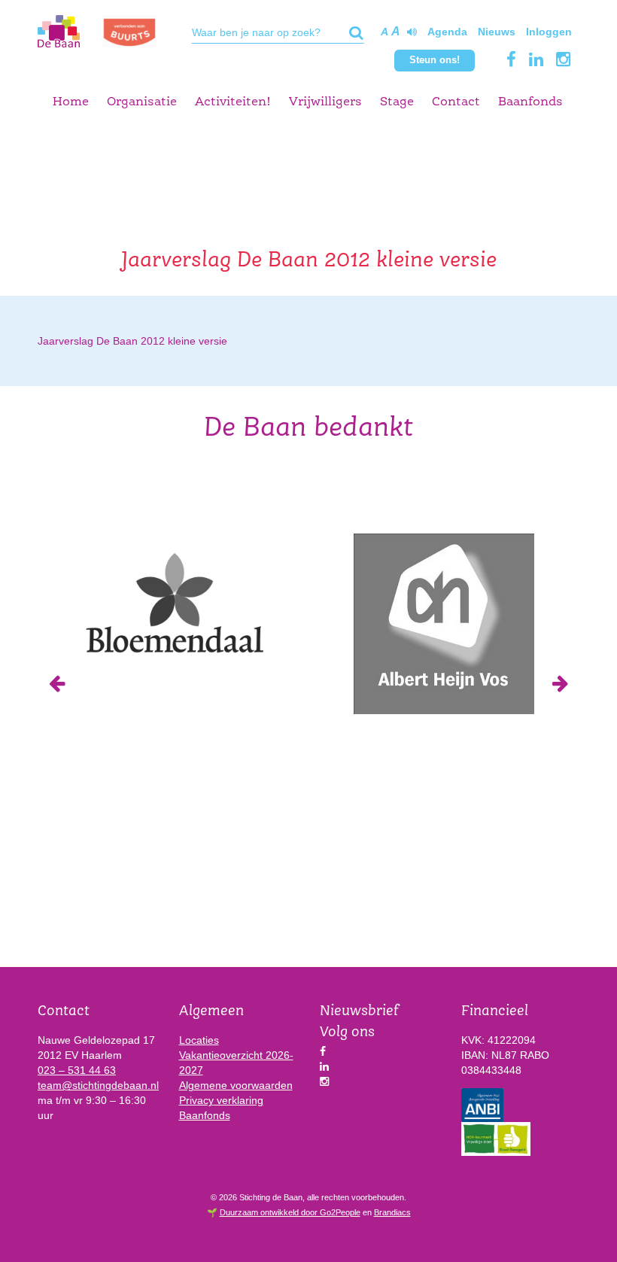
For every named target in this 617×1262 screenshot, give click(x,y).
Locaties (199, 1040)
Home (71, 102)
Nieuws (496, 32)
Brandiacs (392, 1212)
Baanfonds (530, 102)
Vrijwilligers (325, 102)
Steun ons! (434, 59)
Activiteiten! (233, 102)
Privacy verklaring (221, 1100)
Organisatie (142, 102)
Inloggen (549, 32)
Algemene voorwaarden (236, 1085)
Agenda (447, 32)
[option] (173, 601)
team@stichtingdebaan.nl (98, 1085)
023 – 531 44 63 (77, 1070)
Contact (456, 102)
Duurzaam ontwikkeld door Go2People (290, 1212)
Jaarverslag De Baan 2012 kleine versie (132, 341)
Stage (397, 102)
